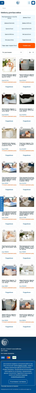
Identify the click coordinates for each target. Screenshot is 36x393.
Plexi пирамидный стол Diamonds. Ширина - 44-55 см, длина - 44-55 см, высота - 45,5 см (26, 248)
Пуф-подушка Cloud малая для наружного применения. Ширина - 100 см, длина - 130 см (9, 213)
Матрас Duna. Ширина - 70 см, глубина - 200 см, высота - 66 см (9, 110)
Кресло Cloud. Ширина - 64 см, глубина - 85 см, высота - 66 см (26, 316)
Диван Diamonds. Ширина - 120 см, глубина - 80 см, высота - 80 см (26, 281)
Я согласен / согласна (18, 382)
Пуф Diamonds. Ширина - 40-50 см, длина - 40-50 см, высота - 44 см (9, 144)
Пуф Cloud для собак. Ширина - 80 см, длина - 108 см (9, 247)
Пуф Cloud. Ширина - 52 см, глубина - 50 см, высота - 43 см (26, 144)
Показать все (26, 45)
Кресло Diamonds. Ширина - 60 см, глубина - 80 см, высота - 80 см (9, 76)
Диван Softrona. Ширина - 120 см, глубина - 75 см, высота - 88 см (9, 316)
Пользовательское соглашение (9, 386)
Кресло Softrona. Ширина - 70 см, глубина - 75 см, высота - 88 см (26, 76)
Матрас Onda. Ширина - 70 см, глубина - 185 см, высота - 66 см (26, 110)
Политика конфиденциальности (19, 376)
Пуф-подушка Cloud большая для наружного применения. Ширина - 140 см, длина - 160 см (9, 179)
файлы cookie (22, 365)
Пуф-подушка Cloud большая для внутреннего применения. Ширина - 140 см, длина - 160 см (26, 179)
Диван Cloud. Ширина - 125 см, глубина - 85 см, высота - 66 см (9, 281)
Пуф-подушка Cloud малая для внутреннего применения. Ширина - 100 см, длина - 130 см (26, 213)
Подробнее (9, 87)
